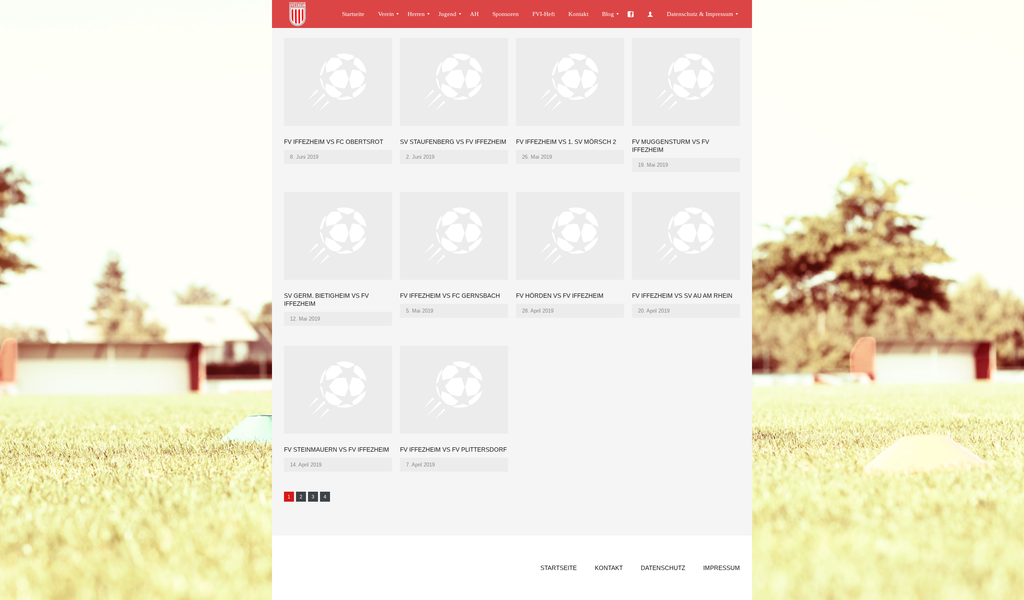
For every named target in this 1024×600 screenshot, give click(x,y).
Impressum (721, 567)
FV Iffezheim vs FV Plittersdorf (453, 449)
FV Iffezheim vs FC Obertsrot (333, 141)
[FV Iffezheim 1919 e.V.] (630, 14)
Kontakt (609, 567)
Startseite (558, 567)
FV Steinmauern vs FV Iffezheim (336, 449)
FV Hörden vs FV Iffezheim (560, 295)
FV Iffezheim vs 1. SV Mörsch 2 (566, 141)
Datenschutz (663, 567)
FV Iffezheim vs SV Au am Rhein (682, 295)
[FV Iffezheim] (301, 14)
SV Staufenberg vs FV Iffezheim (453, 141)
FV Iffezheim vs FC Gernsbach (450, 295)
